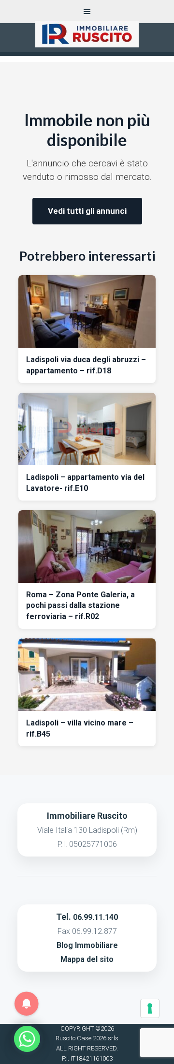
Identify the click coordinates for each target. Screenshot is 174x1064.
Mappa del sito (87, 959)
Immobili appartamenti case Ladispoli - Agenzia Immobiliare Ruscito (86, 40)
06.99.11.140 (95, 917)
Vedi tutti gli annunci (87, 211)
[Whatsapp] (27, 1039)
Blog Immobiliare (87, 945)
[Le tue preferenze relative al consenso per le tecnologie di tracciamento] (150, 1008)
